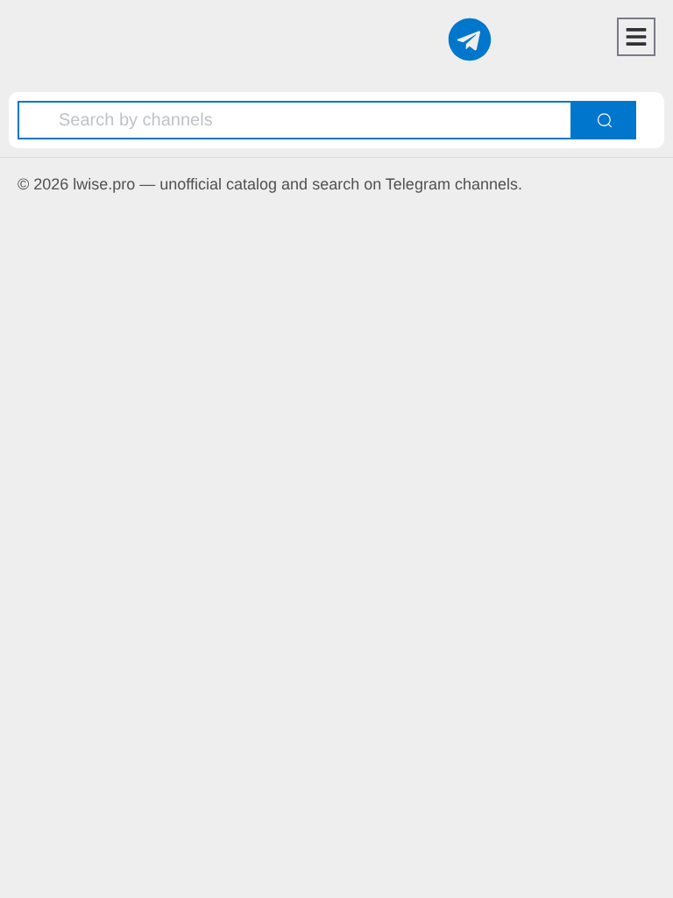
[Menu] (636, 37)
